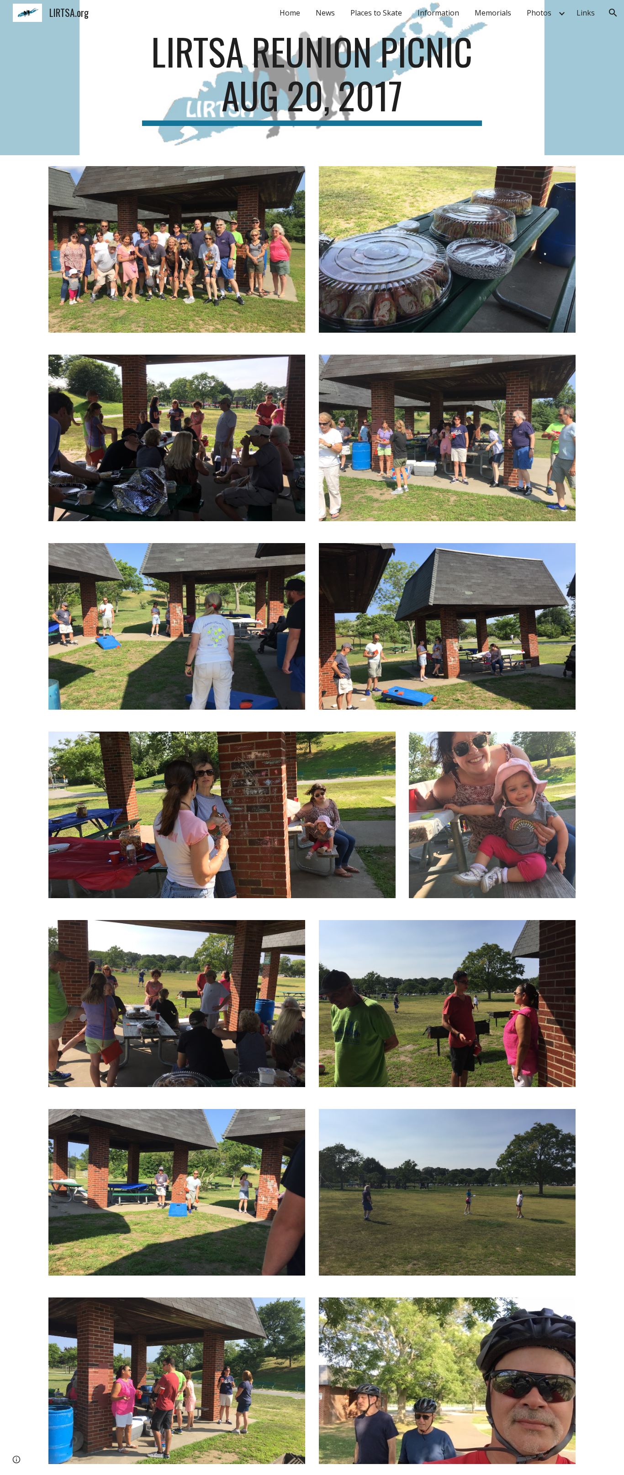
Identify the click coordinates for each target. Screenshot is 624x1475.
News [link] (325, 13)
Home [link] (290, 13)
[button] (613, 13)
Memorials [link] (493, 13)
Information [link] (438, 13)
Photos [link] (539, 13)
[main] (312, 78)
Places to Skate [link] (376, 13)
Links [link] (585, 13)
